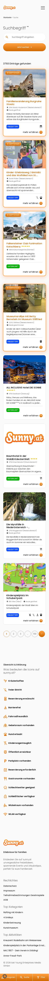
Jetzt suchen (24, 47)
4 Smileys (8, 917)
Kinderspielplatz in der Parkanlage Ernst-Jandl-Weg (24, 945)
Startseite (7, 17)
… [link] (27, 633)
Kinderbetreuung (12, 922)
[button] (4, 976)
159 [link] (34, 633)
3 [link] (20, 633)
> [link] (41, 633)
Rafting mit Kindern (13, 912)
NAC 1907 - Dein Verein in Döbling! (20, 950)
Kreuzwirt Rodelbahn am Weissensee (22, 940)
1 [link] (6, 633)
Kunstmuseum (10, 928)
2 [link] (13, 633)
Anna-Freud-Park (12, 955)
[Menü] (43, 7)
